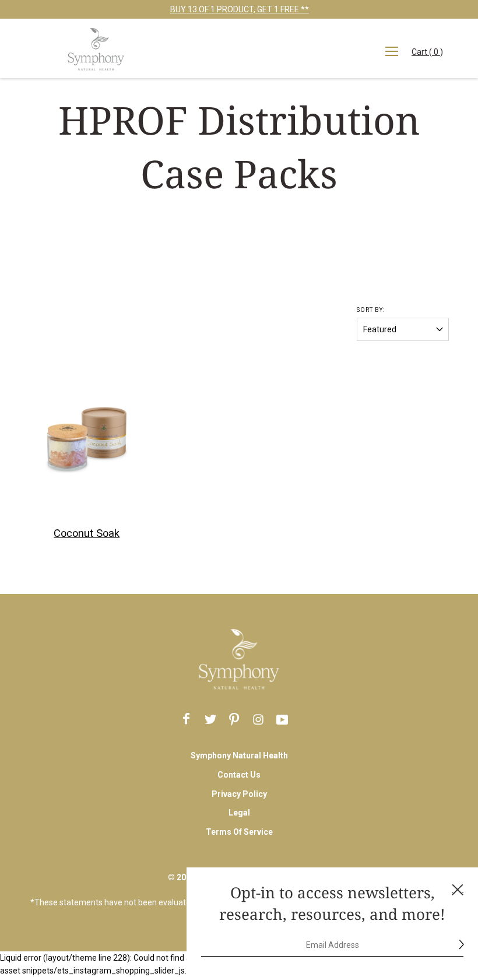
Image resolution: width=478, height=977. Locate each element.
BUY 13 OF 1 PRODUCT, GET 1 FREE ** (239, 9)
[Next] (120, 439)
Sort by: (371, 310)
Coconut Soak (86, 533)
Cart (430, 55)
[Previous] (53, 439)
